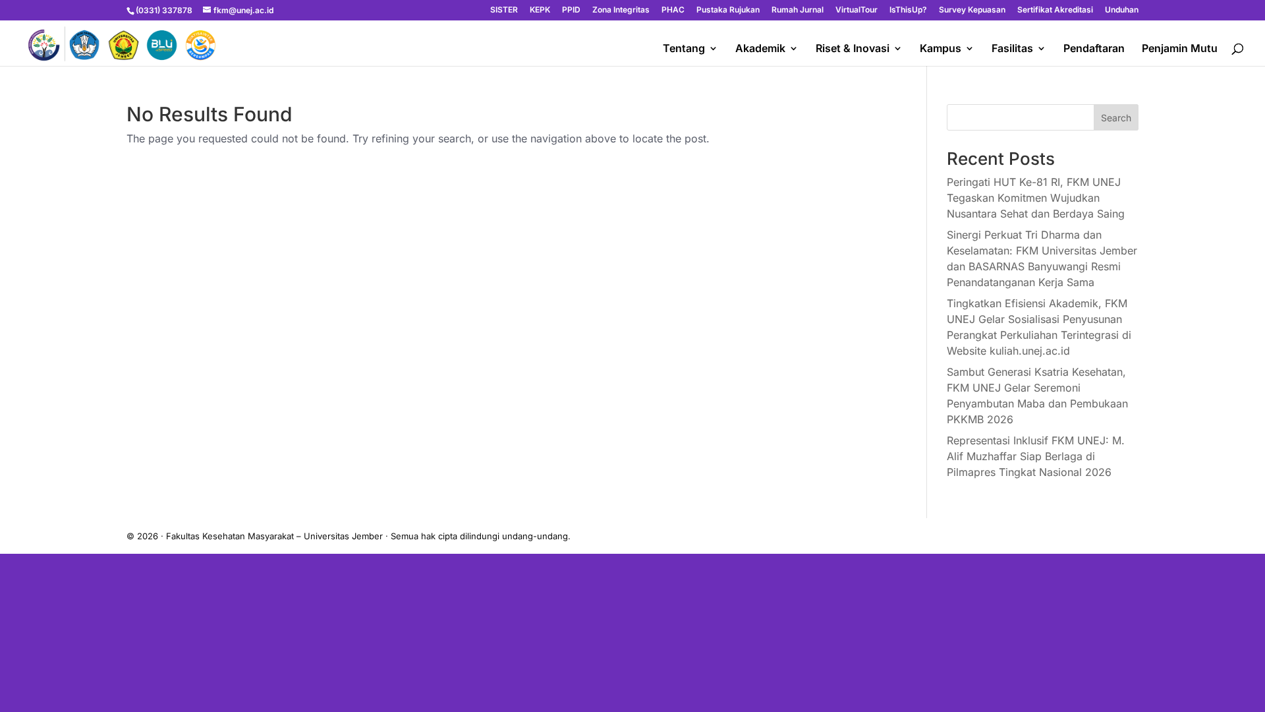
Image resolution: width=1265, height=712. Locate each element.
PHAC (673, 10)
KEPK (540, 10)
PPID (571, 10)
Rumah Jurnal (798, 10)
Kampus (940, 49)
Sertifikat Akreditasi (1055, 10)
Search (1116, 117)
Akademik (760, 49)
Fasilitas (1012, 49)
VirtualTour (856, 10)
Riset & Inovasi (852, 49)
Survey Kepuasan (972, 10)
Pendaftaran (1094, 49)
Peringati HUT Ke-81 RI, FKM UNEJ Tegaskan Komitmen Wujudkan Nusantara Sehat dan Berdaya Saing (1036, 197)
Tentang (684, 49)
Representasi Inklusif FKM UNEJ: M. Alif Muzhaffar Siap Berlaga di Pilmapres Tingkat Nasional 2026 (1036, 456)
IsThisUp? (908, 10)
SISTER (504, 10)
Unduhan (1121, 10)
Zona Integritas (621, 10)
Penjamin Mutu (1180, 49)
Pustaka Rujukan (728, 10)
